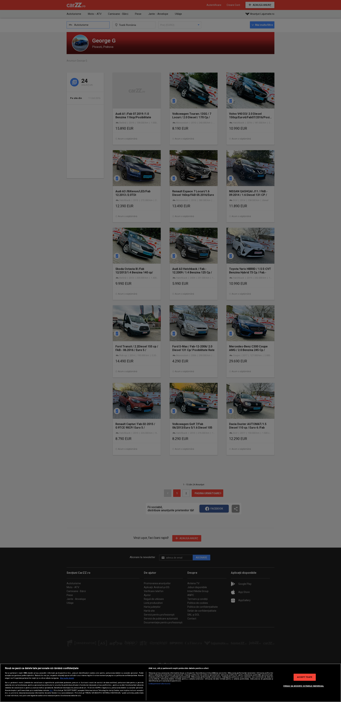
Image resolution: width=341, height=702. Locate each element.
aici (51, 690)
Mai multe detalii (67, 678)
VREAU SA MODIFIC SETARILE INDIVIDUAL (303, 686)
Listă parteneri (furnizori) (159, 684)
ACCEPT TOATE (304, 677)
